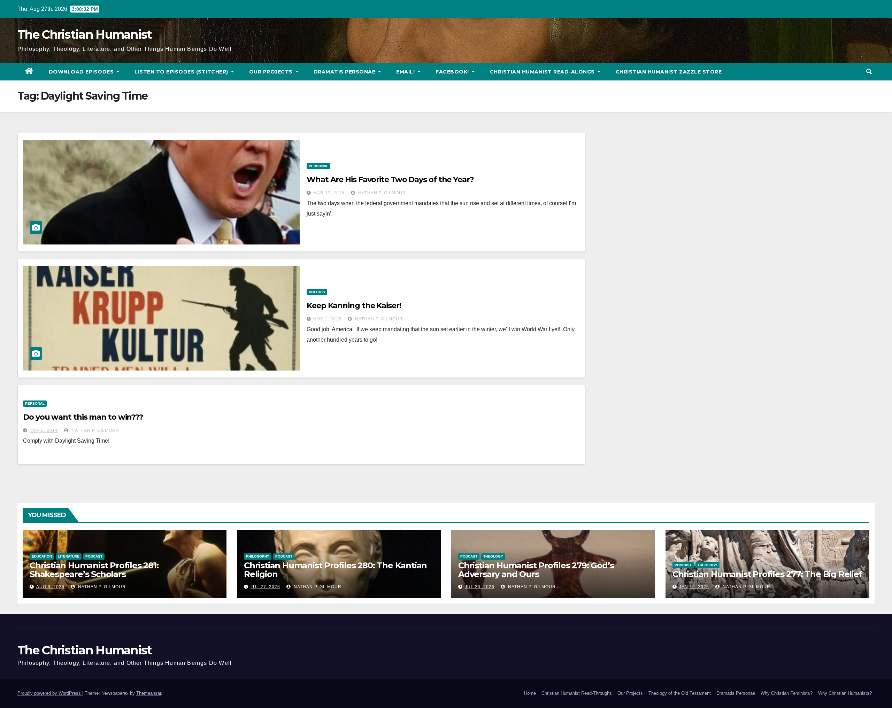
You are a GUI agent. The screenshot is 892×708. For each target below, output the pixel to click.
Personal (318, 166)
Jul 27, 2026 (265, 586)
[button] (869, 72)
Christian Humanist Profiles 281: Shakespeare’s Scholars (94, 569)
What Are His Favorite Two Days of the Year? (390, 179)
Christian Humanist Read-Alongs (543, 72)
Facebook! (453, 72)
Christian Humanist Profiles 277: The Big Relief (767, 574)
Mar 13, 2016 (329, 192)
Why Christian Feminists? (787, 693)
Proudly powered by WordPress (49, 693)
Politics (317, 292)
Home (530, 693)
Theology (493, 556)
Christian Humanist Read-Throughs (576, 693)
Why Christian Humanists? (845, 693)
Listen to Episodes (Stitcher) (182, 72)
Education (42, 556)
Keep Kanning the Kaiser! (354, 305)
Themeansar (148, 693)
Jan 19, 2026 (694, 586)
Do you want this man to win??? (83, 417)
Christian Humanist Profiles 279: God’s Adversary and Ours (536, 569)
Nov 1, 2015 (327, 319)
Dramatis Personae (345, 72)
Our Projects (271, 72)
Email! (406, 72)
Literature (68, 556)
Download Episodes (82, 72)
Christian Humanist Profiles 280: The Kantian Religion (335, 569)
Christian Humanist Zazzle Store (669, 72)
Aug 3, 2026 (50, 586)
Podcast (93, 556)
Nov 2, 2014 (44, 430)
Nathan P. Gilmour (381, 192)
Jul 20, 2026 (479, 586)
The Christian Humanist (84, 34)
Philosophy (257, 556)
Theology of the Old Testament (679, 693)
